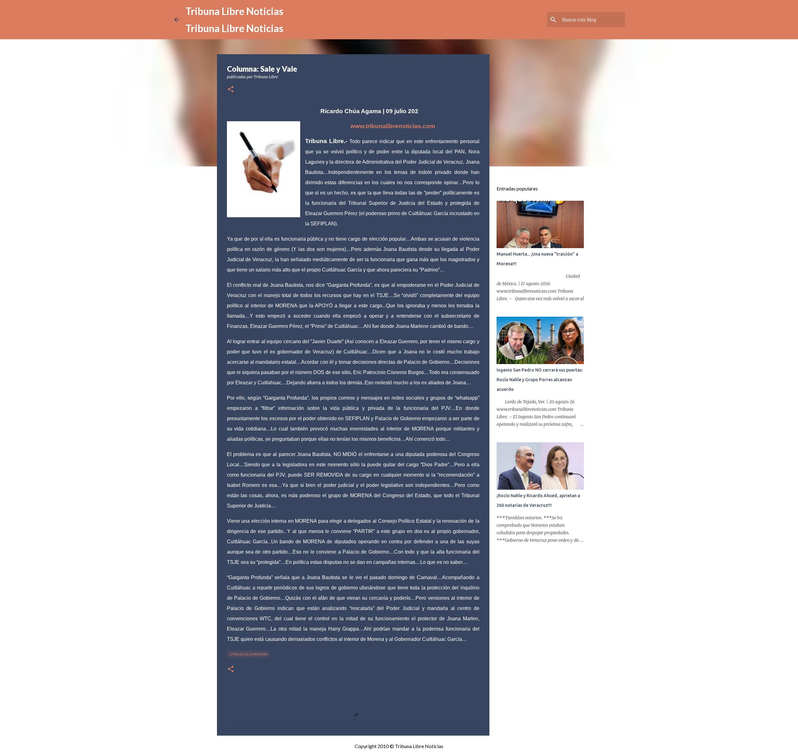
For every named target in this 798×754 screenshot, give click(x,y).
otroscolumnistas (248, 654)
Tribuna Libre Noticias (234, 11)
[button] (230, 89)
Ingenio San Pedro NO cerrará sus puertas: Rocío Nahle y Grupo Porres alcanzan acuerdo (540, 379)
